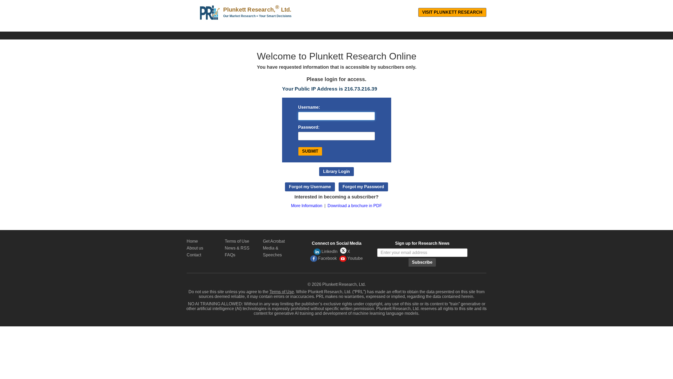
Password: (308, 127)
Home (192, 241)
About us (195, 248)
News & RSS (237, 248)
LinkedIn (330, 251)
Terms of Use (237, 241)
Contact (194, 255)
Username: (309, 107)
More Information (306, 205)
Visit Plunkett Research (452, 12)
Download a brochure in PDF (355, 205)
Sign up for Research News (422, 243)
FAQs (230, 255)
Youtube (355, 258)
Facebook (327, 258)
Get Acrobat (274, 241)
